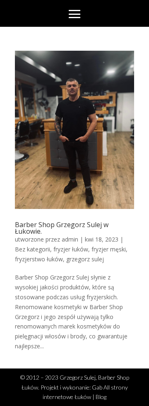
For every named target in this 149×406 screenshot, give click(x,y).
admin (70, 239)
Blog (101, 396)
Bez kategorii (32, 249)
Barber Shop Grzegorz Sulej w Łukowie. (61, 228)
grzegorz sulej (85, 259)
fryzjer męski (108, 249)
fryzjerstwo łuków (39, 259)
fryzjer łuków (70, 249)
